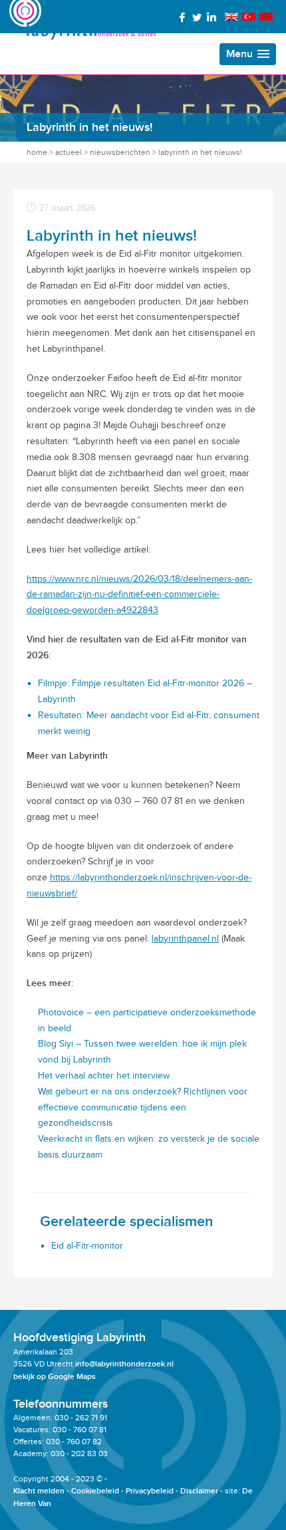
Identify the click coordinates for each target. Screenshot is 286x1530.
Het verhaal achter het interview (104, 1076)
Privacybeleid (150, 1491)
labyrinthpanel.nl (185, 939)
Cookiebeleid (95, 1491)
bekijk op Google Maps (54, 1377)
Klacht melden (39, 1491)
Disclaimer (199, 1491)
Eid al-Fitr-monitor (87, 1246)
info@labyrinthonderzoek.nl (124, 1364)
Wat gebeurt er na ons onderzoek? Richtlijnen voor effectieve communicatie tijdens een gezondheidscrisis (142, 1107)
